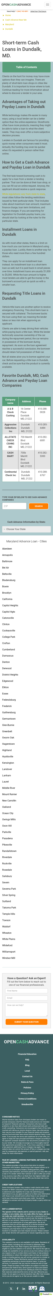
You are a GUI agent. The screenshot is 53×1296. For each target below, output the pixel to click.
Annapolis (7, 555)
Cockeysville (8, 630)
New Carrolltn (9, 800)
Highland (7, 750)
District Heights (10, 674)
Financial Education (27, 1054)
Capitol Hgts (8, 611)
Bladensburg (8, 580)
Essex (5, 693)
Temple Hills (8, 914)
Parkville (6, 832)
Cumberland (8, 649)
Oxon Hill (7, 825)
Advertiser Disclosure (38, 11)
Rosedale (7, 869)
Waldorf (6, 926)
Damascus (7, 655)
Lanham (6, 775)
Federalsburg (9, 699)
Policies (27, 1087)
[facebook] (17, 1288)
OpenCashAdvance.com (24, 1283)
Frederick (7, 706)
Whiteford (7, 945)
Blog (27, 1065)
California (7, 599)
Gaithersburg (9, 712)
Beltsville (6, 574)
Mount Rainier (9, 794)
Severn (5, 882)
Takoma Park (9, 907)
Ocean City (7, 813)
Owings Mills (9, 819)
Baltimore (7, 561)
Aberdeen (7, 548)
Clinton (6, 624)
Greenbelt (7, 731)
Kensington (8, 762)
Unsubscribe (27, 1104)
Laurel (5, 781)
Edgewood (7, 681)
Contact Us (27, 1076)
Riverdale (7, 857)
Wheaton (6, 933)
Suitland (6, 901)
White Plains (8, 939)
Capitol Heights (10, 605)
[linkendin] (24, 1288)
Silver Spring (8, 895)
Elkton (5, 687)
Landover (7, 769)
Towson (6, 920)
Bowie (5, 586)
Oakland (6, 807)
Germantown (9, 718)
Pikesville (7, 844)
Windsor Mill (8, 958)
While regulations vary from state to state (23, 194)
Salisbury (7, 876)
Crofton (6, 643)
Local (27, 1071)
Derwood (6, 668)
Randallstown (9, 851)
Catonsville (8, 618)
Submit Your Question (26, 1022)
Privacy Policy (27, 1093)
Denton (6, 662)
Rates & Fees (27, 1082)
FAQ (27, 1059)
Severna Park (9, 888)
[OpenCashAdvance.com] (16, 4)
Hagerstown (8, 744)
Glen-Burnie (8, 725)
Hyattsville (7, 756)
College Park (8, 637)
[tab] (26, 529)
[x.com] (11, 1288)
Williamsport (8, 951)
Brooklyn (6, 592)
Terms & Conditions (27, 1099)
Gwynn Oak (8, 737)
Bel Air (5, 567)
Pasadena (7, 838)
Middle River (8, 788)
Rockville (6, 863)
